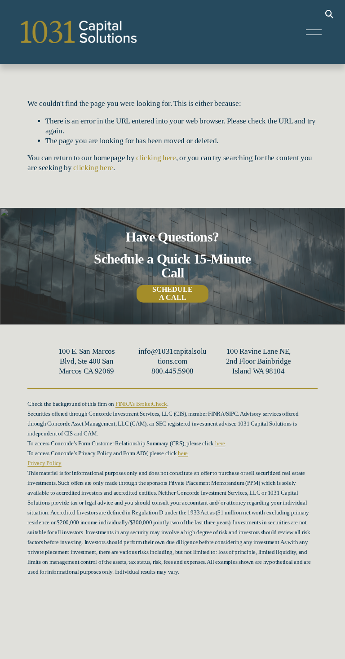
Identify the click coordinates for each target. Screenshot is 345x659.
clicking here (156, 158)
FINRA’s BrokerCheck (141, 404)
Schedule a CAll (172, 293)
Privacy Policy (44, 463)
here (220, 443)
